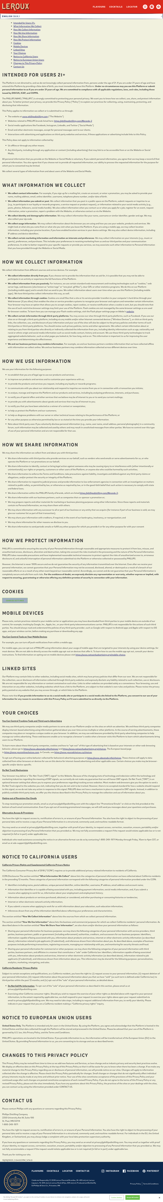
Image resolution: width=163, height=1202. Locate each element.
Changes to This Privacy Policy (27, 63)
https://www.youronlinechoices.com (21, 752)
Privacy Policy (135, 1183)
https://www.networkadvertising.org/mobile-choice (100, 654)
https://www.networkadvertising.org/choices (84, 748)
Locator (131, 6)
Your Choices (19, 52)
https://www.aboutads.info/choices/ (41, 748)
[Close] (159, 1197)
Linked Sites (19, 49)
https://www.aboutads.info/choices (104, 757)
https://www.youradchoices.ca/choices (73, 752)
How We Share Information (26, 36)
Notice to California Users (25, 56)
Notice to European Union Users (28, 59)
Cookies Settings (15, 600)
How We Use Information (25, 32)
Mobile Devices (20, 46)
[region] (81, 1198)
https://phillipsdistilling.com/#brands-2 (73, 120)
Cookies (17, 42)
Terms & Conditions (151, 1183)
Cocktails (116, 6)
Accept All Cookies (133, 1197)
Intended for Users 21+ (24, 22)
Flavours (99, 6)
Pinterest (158, 7)
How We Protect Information (27, 39)
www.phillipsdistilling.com (35, 116)
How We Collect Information (26, 29)
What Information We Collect (27, 26)
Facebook (152, 7)
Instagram (145, 7)
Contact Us (18, 66)
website (130, 311)
